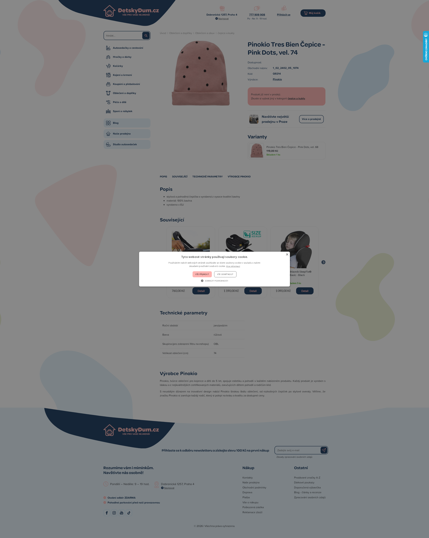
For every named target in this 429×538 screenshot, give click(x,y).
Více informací (233, 266)
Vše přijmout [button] (202, 274)
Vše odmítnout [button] (225, 274)
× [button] (287, 254)
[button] (214, 280)
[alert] (214, 269)
